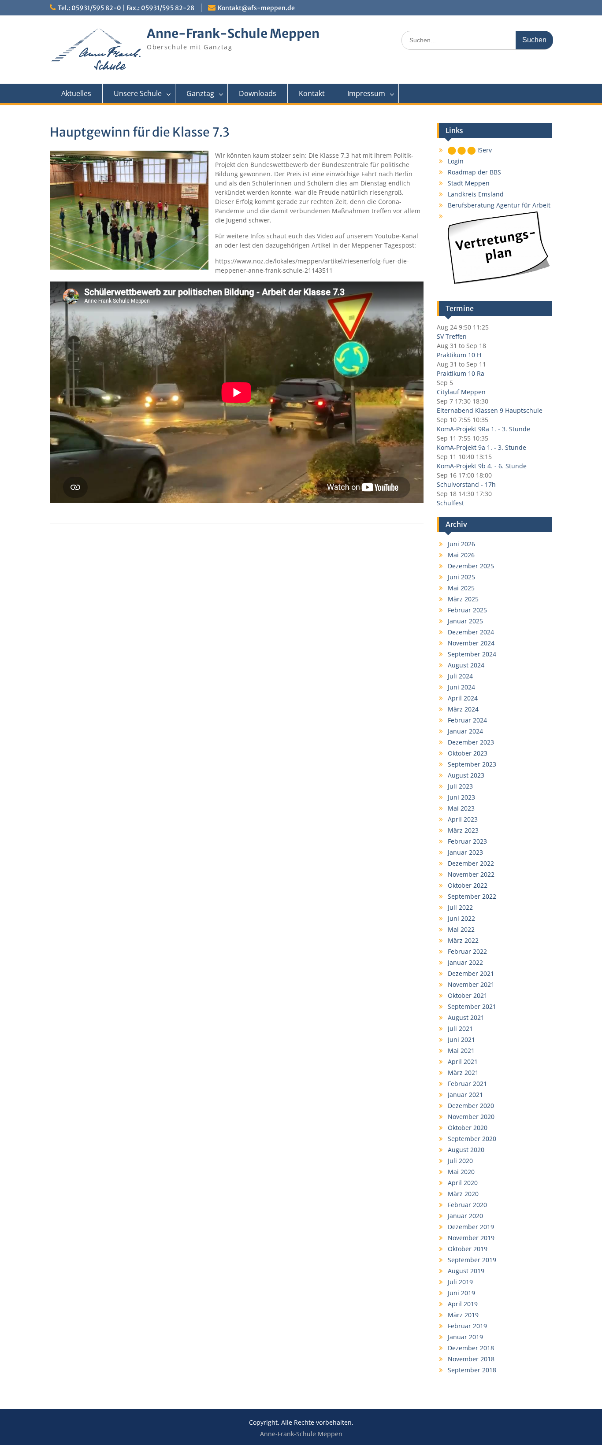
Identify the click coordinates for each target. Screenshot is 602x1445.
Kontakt (312, 93)
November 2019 (471, 1238)
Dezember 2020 (471, 1105)
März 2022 (463, 940)
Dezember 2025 (471, 566)
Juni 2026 (461, 544)
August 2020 (466, 1149)
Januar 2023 (465, 852)
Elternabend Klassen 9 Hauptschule (490, 410)
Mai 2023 (461, 808)
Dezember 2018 (471, 1348)
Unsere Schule (138, 93)
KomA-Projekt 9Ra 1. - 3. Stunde (483, 429)
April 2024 (463, 698)
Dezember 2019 (471, 1227)
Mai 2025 (461, 588)
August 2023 (466, 775)
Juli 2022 (460, 907)
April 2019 (463, 1304)
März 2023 (463, 830)
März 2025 (463, 599)
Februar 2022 (467, 951)
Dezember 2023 (471, 742)
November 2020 (471, 1116)
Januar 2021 (465, 1094)
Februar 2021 (467, 1083)
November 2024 (471, 643)
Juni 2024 (461, 687)
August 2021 (466, 1017)
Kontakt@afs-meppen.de (256, 8)
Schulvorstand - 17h (466, 484)
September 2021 (472, 1006)
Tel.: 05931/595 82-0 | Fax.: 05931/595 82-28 (126, 8)
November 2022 (471, 874)
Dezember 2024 (471, 632)
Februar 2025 (467, 610)
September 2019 (472, 1260)
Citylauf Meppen (461, 392)
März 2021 (463, 1072)
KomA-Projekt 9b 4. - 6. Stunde (482, 466)
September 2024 (472, 654)
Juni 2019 (461, 1293)
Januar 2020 (465, 1216)
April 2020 (463, 1182)
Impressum (366, 93)
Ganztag (200, 93)
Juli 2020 (460, 1160)
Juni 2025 (461, 577)
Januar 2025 (465, 621)
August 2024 (466, 665)
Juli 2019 (460, 1282)
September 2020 (472, 1138)
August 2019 (466, 1271)
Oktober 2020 (467, 1127)
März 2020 (463, 1193)
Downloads (257, 93)
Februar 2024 (467, 720)
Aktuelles (76, 93)
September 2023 (472, 764)
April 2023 (463, 819)
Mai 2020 (461, 1171)
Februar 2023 (467, 841)
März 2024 (463, 709)
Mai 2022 (461, 929)
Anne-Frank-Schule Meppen (233, 33)
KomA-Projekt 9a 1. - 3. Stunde (481, 447)
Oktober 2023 (467, 753)
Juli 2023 (460, 786)
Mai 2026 (461, 555)
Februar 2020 (467, 1204)
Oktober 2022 (467, 885)
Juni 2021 (461, 1039)
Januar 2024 (465, 731)
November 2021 (471, 984)
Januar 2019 (465, 1337)
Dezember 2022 (471, 863)
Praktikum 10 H (459, 355)
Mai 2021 (461, 1050)
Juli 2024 (460, 676)
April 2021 (463, 1061)
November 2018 (471, 1359)
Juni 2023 (461, 797)
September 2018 (472, 1370)
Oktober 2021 (467, 995)
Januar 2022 (465, 962)
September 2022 (472, 896)
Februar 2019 (467, 1326)
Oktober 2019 (467, 1249)
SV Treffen (452, 336)
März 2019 (463, 1315)
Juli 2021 (460, 1028)
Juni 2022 (461, 918)
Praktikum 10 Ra (460, 373)
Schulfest (450, 503)
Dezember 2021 (471, 973)
